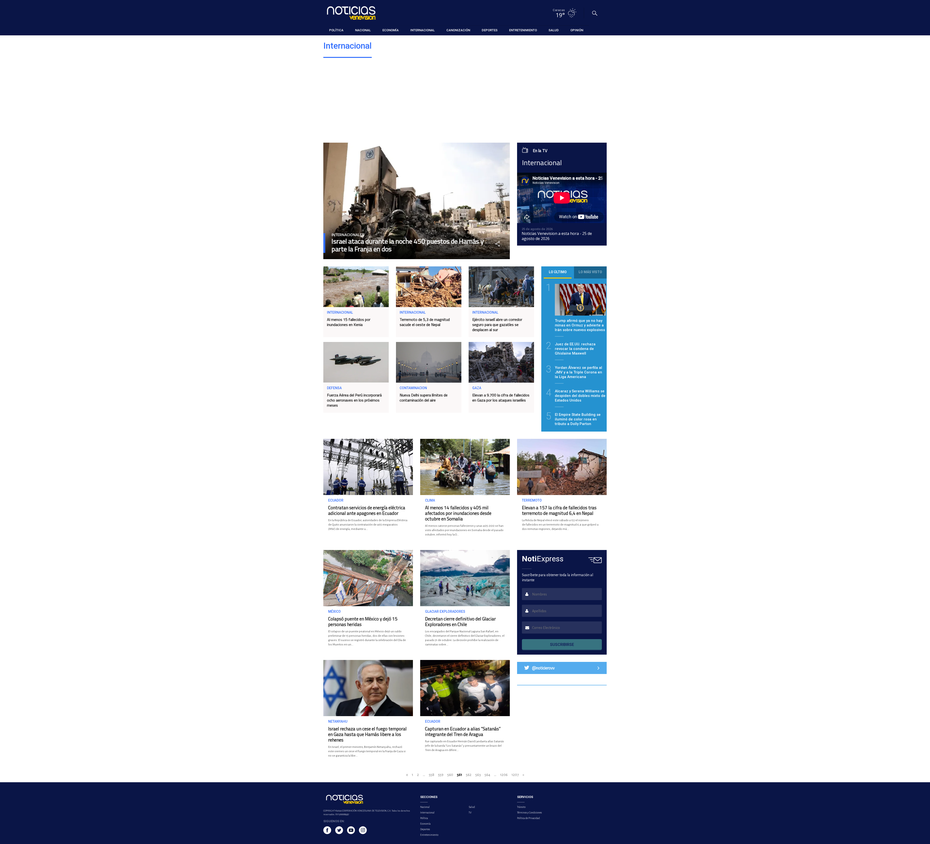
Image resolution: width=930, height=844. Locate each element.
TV (470, 812)
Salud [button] (554, 30)
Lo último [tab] (558, 272)
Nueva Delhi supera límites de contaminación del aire (424, 397)
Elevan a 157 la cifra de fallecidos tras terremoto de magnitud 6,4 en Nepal (559, 510)
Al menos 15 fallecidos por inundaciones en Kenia (348, 322)
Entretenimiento (429, 834)
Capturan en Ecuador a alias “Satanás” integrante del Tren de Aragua (463, 731)
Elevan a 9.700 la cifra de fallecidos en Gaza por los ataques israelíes (500, 397)
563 (478, 775)
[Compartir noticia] (497, 244)
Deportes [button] (489, 30)
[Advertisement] (468, 101)
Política (424, 818)
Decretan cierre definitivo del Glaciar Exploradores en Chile (460, 621)
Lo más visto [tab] (590, 272)
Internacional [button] (422, 30)
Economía (425, 823)
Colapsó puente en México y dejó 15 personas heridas (362, 621)
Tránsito (521, 806)
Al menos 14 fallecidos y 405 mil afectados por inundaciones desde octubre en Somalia (458, 513)
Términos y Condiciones (529, 812)
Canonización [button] (458, 30)
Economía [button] (390, 30)
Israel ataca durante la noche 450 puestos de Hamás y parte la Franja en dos (408, 245)
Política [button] (336, 30)
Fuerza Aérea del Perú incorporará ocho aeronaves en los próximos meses (354, 400)
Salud (472, 806)
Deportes (425, 829)
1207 (515, 775)
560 (450, 775)
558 (431, 775)
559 (440, 775)
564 (487, 775)
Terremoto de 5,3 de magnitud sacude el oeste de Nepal (425, 322)
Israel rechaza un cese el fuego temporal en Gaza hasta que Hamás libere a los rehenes (367, 734)
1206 (504, 775)
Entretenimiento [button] (523, 30)
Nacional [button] (363, 30)
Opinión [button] (576, 30)
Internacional (427, 812)
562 (469, 775)
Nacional (425, 806)
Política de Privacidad (528, 818)
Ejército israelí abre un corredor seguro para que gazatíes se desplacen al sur (497, 325)
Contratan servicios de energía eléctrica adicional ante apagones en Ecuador (366, 510)
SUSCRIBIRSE (562, 644)
